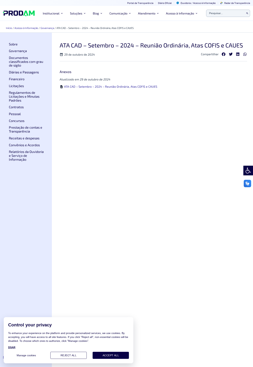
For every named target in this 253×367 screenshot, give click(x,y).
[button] (224, 54)
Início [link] (9, 27)
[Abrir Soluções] (84, 13)
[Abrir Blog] (101, 13)
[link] (248, 170)
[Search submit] (247, 13)
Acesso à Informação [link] (26, 27)
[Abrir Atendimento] (157, 13)
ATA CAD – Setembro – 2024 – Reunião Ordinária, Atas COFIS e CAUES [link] (110, 86)
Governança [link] (47, 27)
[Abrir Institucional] (61, 13)
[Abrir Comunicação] (129, 13)
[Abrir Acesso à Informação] (196, 13)
